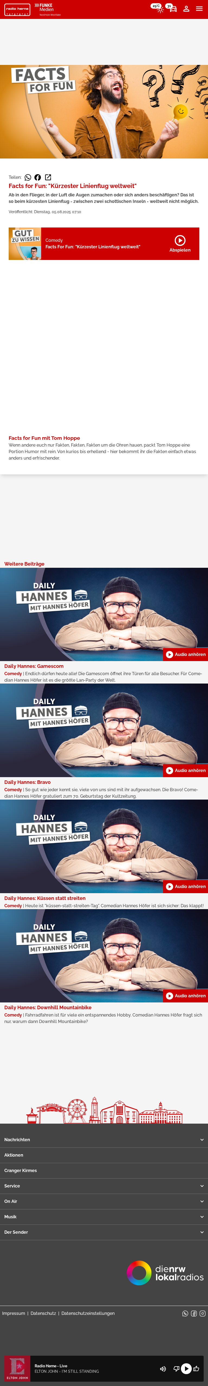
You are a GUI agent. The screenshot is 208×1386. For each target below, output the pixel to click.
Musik (10, 1216)
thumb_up (196, 1368)
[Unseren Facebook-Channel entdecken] (194, 1313)
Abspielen (180, 243)
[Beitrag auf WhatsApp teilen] (28, 177)
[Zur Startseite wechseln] (17, 9)
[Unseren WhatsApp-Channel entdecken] (185, 1313)
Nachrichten (17, 1139)
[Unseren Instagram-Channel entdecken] (202, 1313)
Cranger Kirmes (20, 1170)
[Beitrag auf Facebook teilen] (37, 177)
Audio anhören (185, 654)
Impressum (13, 1313)
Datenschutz (43, 1313)
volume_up (163, 1369)
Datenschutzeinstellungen (88, 1313)
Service (12, 1186)
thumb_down (176, 1368)
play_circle (186, 1368)
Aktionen (13, 1155)
